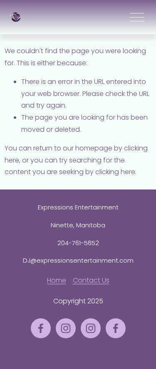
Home (56, 280)
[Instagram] (66, 328)
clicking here (115, 172)
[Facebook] (41, 328)
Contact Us (91, 280)
